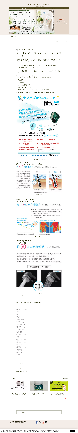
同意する (72, 430)
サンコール (18, 41)
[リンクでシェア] (26, 368)
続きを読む (57, 41)
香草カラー (31, 41)
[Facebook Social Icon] (37, 422)
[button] (66, 41)
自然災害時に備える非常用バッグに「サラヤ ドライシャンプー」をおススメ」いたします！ (39, 393)
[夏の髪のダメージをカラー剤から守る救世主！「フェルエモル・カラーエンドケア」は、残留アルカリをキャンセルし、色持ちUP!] (19, 386)
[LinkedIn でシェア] (23, 368)
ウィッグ (51, 41)
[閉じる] (76, 431)
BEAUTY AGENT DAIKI (38, 4)
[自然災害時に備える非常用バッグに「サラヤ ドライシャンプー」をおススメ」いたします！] (39, 386)
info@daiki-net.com (16, 425)
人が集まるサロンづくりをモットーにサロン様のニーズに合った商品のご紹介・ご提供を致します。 (39, 1)
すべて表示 (65, 378)
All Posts (12, 41)
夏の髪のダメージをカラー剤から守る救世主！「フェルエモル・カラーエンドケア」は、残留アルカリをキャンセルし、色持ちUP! (19, 393)
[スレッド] (46, 422)
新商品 (45, 41)
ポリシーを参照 (55, 431)
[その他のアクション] (61, 49)
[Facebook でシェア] (17, 368)
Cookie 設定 (65, 430)
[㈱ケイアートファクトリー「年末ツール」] (59, 386)
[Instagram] (43, 422)
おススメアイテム (38, 41)
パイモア (24, 41)
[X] (40, 422)
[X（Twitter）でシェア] (20, 368)
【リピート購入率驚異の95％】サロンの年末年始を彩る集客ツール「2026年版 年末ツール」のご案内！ (58, 393)
